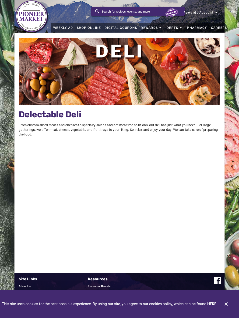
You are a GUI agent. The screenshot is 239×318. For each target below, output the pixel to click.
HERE (211, 304)
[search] (141, 11)
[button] (152, 28)
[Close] (226, 304)
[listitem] (25, 286)
